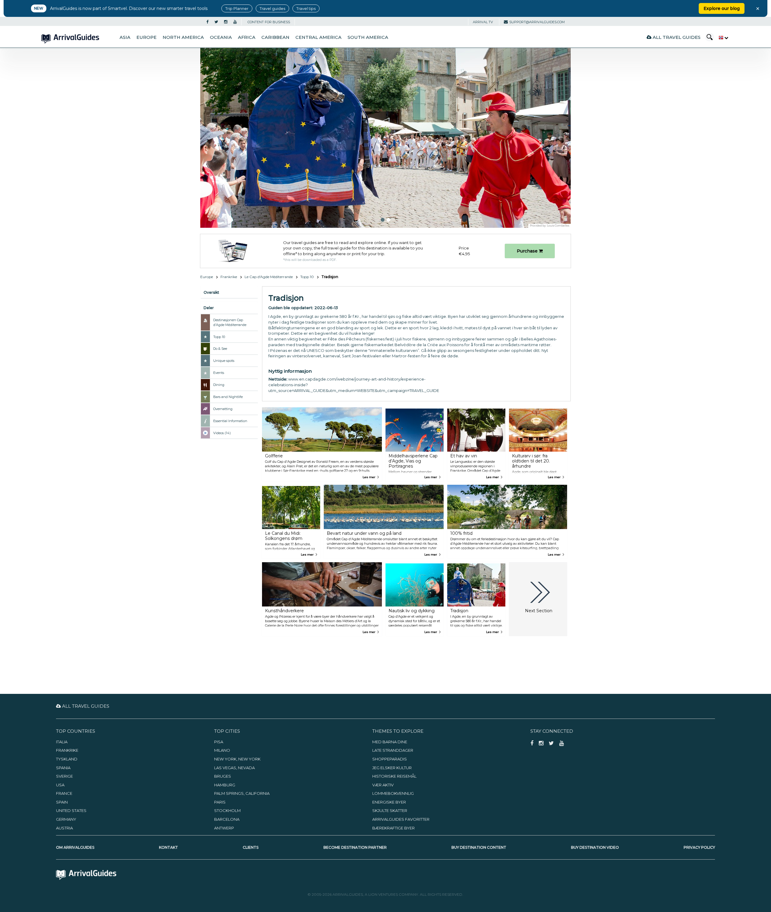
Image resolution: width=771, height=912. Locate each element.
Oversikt (211, 292)
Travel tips (306, 8)
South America (368, 37)
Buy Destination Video (595, 847)
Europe (146, 37)
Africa (246, 37)
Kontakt (168, 847)
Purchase (528, 251)
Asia (125, 37)
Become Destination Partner (355, 847)
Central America (318, 37)
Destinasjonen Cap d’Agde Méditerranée (229, 322)
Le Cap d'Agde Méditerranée (269, 276)
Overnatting (223, 409)
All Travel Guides (676, 37)
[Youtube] (235, 22)
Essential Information (230, 421)
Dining (218, 385)
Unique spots (223, 361)
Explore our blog (722, 8)
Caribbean (275, 37)
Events (218, 373)
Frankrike (228, 276)
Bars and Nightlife (228, 397)
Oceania (221, 37)
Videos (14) (222, 433)
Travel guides (272, 8)
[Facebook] (207, 22)
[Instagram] (225, 22)
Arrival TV (483, 22)
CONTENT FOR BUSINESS (269, 22)
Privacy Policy (699, 847)
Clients (250, 847)
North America (183, 37)
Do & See (220, 348)
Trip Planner (236, 8)
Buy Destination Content (478, 847)
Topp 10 (307, 276)
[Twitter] (216, 22)
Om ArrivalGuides (75, 847)
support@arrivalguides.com (537, 22)
